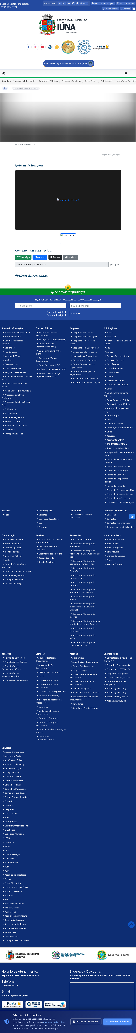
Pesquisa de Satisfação (15, 874)
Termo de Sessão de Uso (118, 498)
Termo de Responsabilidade (120, 494)
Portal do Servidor (13, 891)
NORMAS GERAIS (114, 423)
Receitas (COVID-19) (116, 688)
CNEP (41, 676)
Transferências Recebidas (16, 680)
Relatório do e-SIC (13, 421)
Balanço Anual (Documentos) (52, 339)
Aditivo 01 (111, 336)
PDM (6, 870)
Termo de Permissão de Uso (120, 490)
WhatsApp (24, 257)
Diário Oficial (10, 813)
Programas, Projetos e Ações (86, 382)
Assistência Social (12, 756)
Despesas (9, 809)
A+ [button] (59, 3)
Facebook (41, 257)
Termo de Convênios (14, 657)
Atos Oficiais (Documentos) (85, 662)
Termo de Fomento (115, 485)
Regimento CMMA (115, 439)
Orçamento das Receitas (50, 553)
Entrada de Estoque (115, 555)
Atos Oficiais (78, 657)
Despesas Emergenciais (117, 673)
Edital (109, 388)
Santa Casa (90, 81)
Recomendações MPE (14, 417)
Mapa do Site (111, 8)
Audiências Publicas (13, 539)
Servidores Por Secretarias (85, 708)
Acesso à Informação (25, 81)
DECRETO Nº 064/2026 (117, 384)
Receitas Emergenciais (117, 696)
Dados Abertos (126, 3)
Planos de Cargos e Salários (85, 692)
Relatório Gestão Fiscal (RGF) (52, 369)
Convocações (112, 372)
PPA (6, 899)
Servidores (77, 703)
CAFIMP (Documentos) (49, 672)
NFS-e (7, 846)
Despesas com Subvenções (85, 347)
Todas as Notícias (25, 144)
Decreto (110, 376)
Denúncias (9, 347)
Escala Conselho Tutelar (118, 400)
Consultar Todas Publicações (120, 502)
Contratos (111, 518)
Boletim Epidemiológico (15, 764)
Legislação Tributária (48, 518)
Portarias (42, 527)
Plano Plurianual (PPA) (49, 365)
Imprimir (71, 257)
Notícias (8, 360)
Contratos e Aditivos (48, 680)
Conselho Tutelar (114, 368)
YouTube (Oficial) (12, 583)
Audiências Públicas (13, 760)
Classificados (112, 364)
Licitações (111, 514)
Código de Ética (11, 772)
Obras (7, 850)
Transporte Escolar (13, 433)
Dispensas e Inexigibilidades (120, 527)
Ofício (109, 431)
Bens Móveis (112, 551)
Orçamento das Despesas (84, 360)
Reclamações (10, 413)
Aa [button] (68, 3)
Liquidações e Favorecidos (84, 356)
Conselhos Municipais (15, 788)
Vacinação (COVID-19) (116, 700)
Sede (6, 514)
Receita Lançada (46, 557)
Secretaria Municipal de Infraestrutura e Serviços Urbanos (82, 606)
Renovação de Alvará (14, 920)
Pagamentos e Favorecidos (85, 378)
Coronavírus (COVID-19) (118, 669)
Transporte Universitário (16, 940)
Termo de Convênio (116, 474)
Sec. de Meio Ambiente (15, 924)
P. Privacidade (11, 862)
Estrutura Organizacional (16, 825)
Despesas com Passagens (84, 336)
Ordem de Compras (48, 718)
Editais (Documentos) (48, 695)
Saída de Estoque (114, 564)
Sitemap (126, 8)
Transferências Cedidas (15, 662)
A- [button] (64, 3)
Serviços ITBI (10, 932)
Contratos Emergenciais (118, 665)
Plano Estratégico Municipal (17, 390)
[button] (73, 3)
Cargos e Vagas (79, 670)
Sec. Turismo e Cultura (15, 928)
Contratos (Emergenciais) (118, 522)
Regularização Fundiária (117, 448)
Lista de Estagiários (81, 688)
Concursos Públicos (48, 81)
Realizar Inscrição (55, 312)
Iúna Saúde (9, 829)
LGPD (7, 838)
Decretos (42, 514)
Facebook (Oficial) (12, 547)
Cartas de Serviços (115, 360)
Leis (40, 522)
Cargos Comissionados (83, 666)
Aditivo (109, 332)
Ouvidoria (6, 81)
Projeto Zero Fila (12, 907)
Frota (109, 560)
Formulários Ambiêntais (118, 404)
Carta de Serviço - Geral (117, 356)
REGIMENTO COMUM (116, 444)
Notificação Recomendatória (119, 427)
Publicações (106, 81)
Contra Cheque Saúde (15, 792)
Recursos (110, 435)
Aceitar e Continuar (119, 1021)
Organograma (11, 364)
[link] (77, 3)
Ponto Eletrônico (12, 883)
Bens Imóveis (113, 543)
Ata (108, 347)
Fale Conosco (10, 351)
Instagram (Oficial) (13, 555)
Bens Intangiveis (114, 547)
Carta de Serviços (12, 768)
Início (5, 88)
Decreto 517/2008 (115, 380)
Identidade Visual (12, 356)
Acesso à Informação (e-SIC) (17, 332)
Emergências (10, 821)
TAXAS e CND (11, 936)
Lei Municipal (112, 415)
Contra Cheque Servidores (17, 797)
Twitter (56, 257)
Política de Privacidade (54, 1022)
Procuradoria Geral (81, 539)
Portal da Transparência (16, 887)
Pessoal (8, 879)
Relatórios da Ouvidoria (15, 425)
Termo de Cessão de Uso (118, 466)
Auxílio (109, 351)
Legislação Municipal (14, 833)
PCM (6, 866)
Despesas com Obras (82, 332)
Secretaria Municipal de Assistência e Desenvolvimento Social (85, 553)
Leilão (109, 419)
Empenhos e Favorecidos (84, 351)
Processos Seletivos (71, 81)
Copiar (115, 264)
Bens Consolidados (115, 539)
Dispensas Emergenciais (118, 677)
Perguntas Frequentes (15, 372)
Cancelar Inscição (55, 315)
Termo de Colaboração (117, 470)
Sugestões (9, 429)
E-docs (7, 817)
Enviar (74, 313)
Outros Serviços (12, 854)
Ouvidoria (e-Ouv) (13, 368)
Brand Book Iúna (12, 336)
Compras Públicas (13, 776)
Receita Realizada (46, 562)
